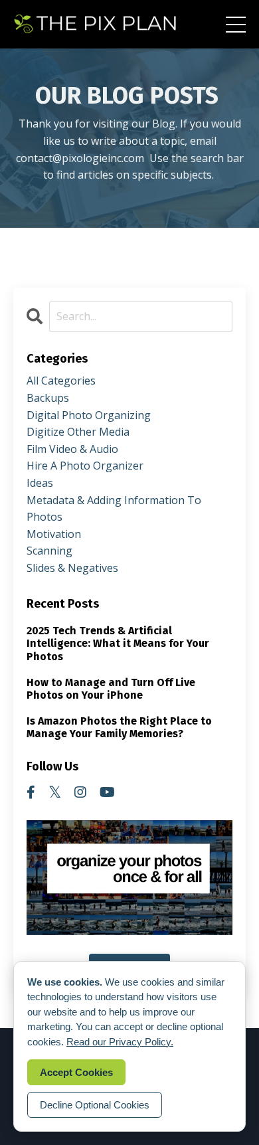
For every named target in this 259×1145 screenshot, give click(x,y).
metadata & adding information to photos (114, 509)
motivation (54, 534)
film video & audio (72, 449)
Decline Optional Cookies (94, 1104)
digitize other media (78, 431)
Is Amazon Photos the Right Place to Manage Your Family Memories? (119, 727)
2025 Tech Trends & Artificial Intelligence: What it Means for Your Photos (118, 643)
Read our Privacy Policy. (119, 1041)
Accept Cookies (76, 1072)
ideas (40, 483)
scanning (49, 550)
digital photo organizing (89, 415)
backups (48, 398)
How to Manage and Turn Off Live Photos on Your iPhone (111, 688)
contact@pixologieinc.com (80, 158)
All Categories (61, 380)
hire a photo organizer (85, 465)
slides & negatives (72, 568)
